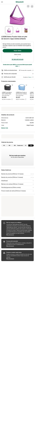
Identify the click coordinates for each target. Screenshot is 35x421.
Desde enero (20, 145)
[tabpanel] (17, 15)
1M (4, 145)
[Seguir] (12, 85)
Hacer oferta (17, 51)
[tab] (9, 30)
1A (25, 145)
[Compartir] (32, 6)
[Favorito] (28, 6)
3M (9, 145)
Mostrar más (4, 128)
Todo (31, 145)
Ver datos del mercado (17, 59)
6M (15, 145)
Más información (19, 234)
